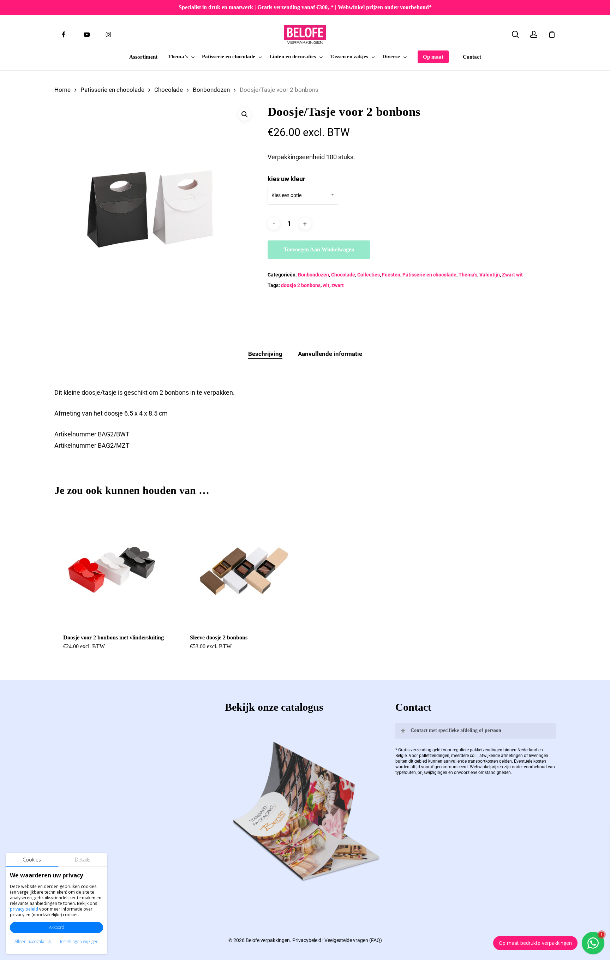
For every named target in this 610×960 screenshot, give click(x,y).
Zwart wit (512, 275)
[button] (244, 114)
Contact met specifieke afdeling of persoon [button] (456, 730)
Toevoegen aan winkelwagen (318, 249)
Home (62, 90)
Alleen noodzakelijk (32, 941)
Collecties (368, 275)
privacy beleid (24, 909)
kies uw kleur (286, 179)
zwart (337, 285)
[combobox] (303, 195)
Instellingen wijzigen (79, 941)
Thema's (468, 275)
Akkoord (56, 927)
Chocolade (168, 90)
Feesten (391, 275)
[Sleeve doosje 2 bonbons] (241, 565)
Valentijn (489, 275)
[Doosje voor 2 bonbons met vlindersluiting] (114, 565)
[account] (534, 34)
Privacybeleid (306, 940)
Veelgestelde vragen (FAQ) (353, 940)
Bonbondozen (211, 90)
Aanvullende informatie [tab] (330, 353)
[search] (515, 34)
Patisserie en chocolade (112, 90)
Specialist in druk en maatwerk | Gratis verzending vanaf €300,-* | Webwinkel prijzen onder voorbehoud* (305, 7)
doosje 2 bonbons (301, 285)
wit (326, 285)
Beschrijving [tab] (265, 353)
